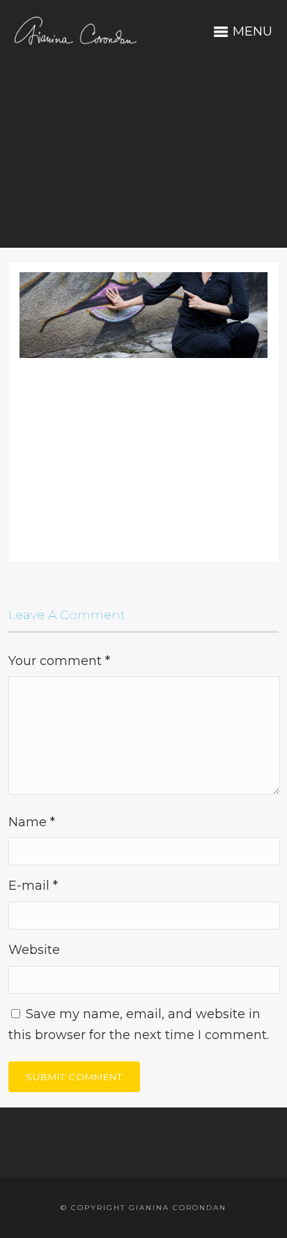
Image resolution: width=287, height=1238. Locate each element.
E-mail (33, 885)
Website (34, 949)
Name (31, 822)
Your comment (59, 661)
